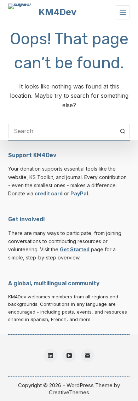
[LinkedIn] (50, 355)
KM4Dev (57, 12)
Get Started (75, 249)
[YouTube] (69, 355)
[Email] (87, 355)
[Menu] (123, 12)
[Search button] (123, 131)
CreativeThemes (69, 392)
